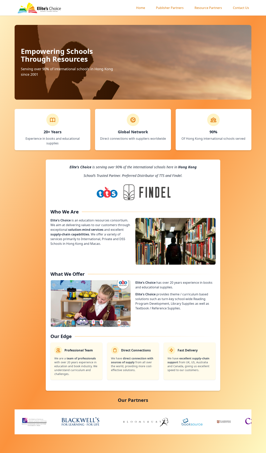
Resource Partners (208, 8)
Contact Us (241, 8)
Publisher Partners (170, 8)
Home (140, 8)
